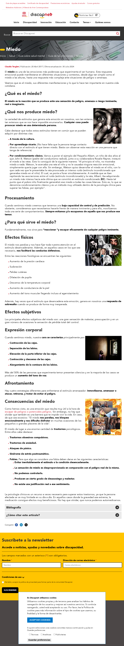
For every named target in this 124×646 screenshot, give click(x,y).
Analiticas (47, 634)
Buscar (7, 34)
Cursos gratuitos (93, 3)
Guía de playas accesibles (15, 3)
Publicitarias (61, 634)
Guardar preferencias (39, 640)
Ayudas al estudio (78, 3)
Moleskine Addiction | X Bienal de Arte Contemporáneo (27, 8)
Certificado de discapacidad (38, 3)
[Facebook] (16, 524)
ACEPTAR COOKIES (39, 620)
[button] (63, 507)
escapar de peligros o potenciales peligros (28, 411)
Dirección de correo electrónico (79, 560)
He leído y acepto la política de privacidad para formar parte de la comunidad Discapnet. (39, 582)
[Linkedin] (21, 524)
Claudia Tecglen (12, 66)
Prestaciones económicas (60, 3)
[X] (26, 524)
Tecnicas (34, 634)
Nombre (6, 560)
